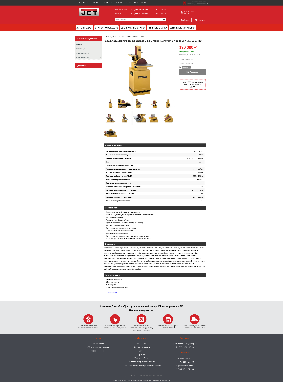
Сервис (136, 3)
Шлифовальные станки (135, 37)
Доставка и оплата (106, 3)
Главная (107, 37)
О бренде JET (80, 3)
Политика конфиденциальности (141, 361)
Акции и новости (98, 351)
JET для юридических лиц (98, 347)
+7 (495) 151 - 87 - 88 (184, 362)
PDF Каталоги (200, 20)
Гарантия (128, 3)
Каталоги (119, 3)
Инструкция (112, 292)
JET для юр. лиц (92, 3)
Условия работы (141, 358)
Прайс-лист (185, 20)
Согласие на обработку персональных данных (141, 365)
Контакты (144, 3)
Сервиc (141, 351)
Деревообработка (118, 37)
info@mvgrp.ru (191, 343)
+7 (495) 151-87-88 (139, 9)
